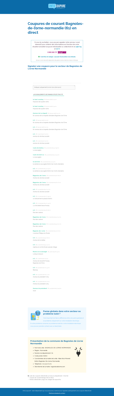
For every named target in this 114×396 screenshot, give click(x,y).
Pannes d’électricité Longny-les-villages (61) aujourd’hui (45, 379)
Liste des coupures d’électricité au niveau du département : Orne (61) (49, 376)
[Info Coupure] (57, 7)
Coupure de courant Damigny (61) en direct (42, 377)
